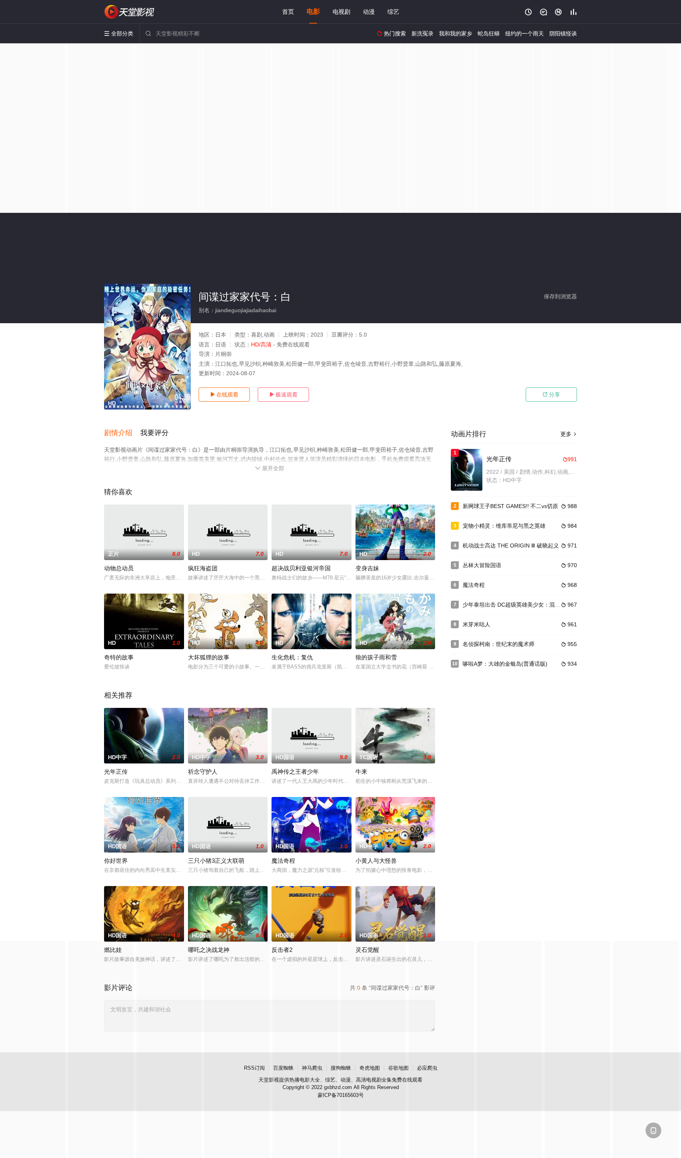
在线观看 (224, 394)
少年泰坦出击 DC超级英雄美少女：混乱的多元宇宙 (525, 604)
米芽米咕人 (476, 624)
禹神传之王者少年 (295, 771)
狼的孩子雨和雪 (376, 657)
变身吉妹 (367, 568)
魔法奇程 (283, 860)
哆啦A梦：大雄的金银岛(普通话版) (505, 664)
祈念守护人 (203, 771)
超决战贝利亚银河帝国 (301, 568)
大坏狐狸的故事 (208, 657)
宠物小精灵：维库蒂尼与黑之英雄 (504, 526)
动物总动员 (119, 568)
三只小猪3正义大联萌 (216, 860)
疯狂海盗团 (203, 568)
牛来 (361, 771)
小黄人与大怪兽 (376, 860)
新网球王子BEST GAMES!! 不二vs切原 (510, 506)
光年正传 (116, 771)
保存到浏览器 (560, 296)
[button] (122, 433)
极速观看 (283, 394)
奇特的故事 (119, 657)
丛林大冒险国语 (482, 565)
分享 (551, 394)
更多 (568, 434)
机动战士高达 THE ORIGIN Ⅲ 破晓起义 (511, 545)
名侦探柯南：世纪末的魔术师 (498, 644)
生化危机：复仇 (292, 657)
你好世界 (116, 860)
